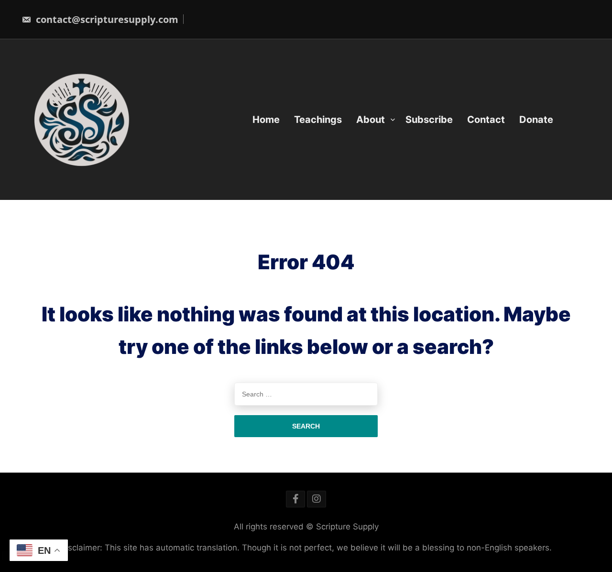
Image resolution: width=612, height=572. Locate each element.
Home (266, 119)
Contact (486, 119)
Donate (536, 119)
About (370, 119)
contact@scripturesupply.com (105, 19)
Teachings (318, 119)
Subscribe (429, 119)
